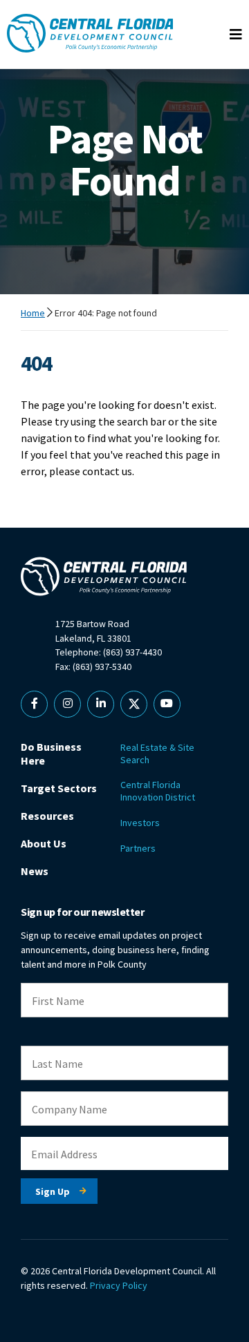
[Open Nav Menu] (236, 35)
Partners (138, 848)
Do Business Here (51, 753)
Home (33, 313)
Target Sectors (59, 788)
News (34, 871)
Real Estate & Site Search (157, 753)
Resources (47, 816)
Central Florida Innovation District (157, 790)
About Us (43, 843)
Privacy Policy (118, 1285)
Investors (140, 822)
